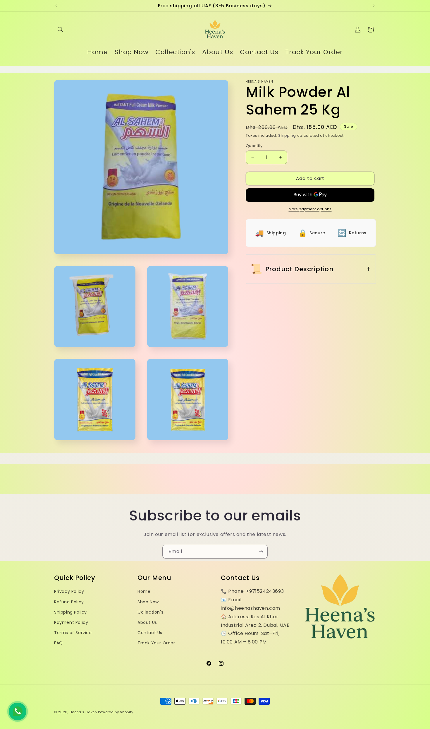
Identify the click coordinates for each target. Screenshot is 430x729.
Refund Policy (69, 602)
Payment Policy (71, 622)
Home (143, 591)
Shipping (287, 135)
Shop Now (148, 602)
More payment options (310, 208)
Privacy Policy (69, 591)
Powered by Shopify (115, 712)
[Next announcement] (373, 5)
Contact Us (149, 633)
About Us (147, 622)
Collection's (150, 612)
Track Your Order (156, 643)
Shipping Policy (70, 612)
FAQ (58, 643)
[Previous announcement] (56, 5)
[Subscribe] (260, 552)
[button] (60, 29)
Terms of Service (73, 633)
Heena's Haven (83, 712)
